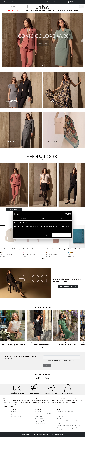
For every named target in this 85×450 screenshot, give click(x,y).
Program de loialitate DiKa (41, 418)
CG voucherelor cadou (63, 414)
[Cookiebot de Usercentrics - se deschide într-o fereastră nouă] (65, 214)
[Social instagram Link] (42, 378)
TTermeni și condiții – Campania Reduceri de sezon (69, 428)
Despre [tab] (62, 218)
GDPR (58, 423)
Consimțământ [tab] (22, 218)
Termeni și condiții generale (67, 360)
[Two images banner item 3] (21, 130)
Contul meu (13, 411)
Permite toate (62, 235)
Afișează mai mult (8, 406)
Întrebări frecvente (39, 423)
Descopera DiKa (38, 416)
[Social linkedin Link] (47, 378)
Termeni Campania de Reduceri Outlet (68, 425)
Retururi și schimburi (16, 416)
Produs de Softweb (57, 434)
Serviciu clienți (8, 2)
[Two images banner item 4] (64, 130)
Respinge (23, 235)
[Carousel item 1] (42, 39)
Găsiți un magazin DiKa (41, 421)
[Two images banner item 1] (21, 90)
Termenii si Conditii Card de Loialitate (68, 421)
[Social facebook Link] (38, 378)
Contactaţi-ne (38, 411)
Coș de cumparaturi (16, 414)
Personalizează (41, 235)
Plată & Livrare (61, 416)
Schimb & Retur (61, 418)
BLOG (76, 11)
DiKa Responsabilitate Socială (42, 414)
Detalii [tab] (42, 218)
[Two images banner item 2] (64, 90)
